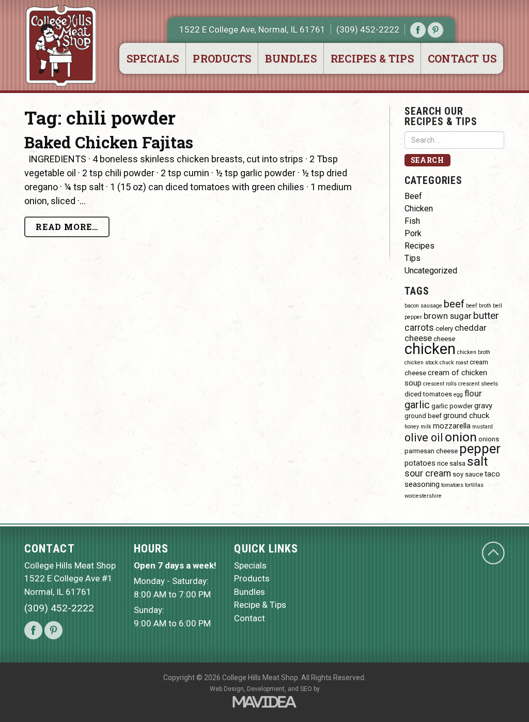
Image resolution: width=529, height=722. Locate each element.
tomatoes (452, 485)
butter (486, 315)
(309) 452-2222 (367, 29)
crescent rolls (440, 383)
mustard (482, 426)
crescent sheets (478, 383)
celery (444, 328)
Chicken (418, 208)
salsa (457, 463)
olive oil (423, 437)
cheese (444, 339)
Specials (153, 58)
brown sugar (448, 316)
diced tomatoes (428, 394)
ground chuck (466, 415)
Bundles (290, 58)
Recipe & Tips (260, 605)
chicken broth (473, 352)
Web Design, (227, 689)
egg (458, 394)
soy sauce (468, 474)
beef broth (478, 305)
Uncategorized (430, 270)
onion (461, 436)
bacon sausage (423, 305)
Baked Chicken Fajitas (108, 142)
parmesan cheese (431, 451)
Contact (249, 618)
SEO (306, 689)
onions (488, 439)
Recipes (419, 246)
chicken (430, 349)
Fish (412, 221)
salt (477, 461)
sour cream (427, 473)
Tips (412, 258)
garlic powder (452, 406)
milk (426, 426)
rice (442, 463)
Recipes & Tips (372, 58)
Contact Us (462, 58)
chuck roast (454, 362)
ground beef (423, 416)
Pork (413, 233)
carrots (419, 327)
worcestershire (423, 496)
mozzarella (452, 426)
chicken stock (421, 362)
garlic (417, 404)
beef (454, 304)
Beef (413, 196)
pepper (480, 448)
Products (222, 58)
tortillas (474, 485)
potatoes (419, 463)
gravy (483, 405)
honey (411, 426)
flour (473, 393)
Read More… (67, 226)
